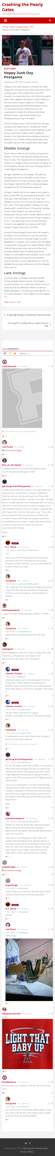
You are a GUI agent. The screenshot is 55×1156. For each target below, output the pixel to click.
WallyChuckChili (11, 1013)
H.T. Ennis (10, 547)
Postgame (10, 68)
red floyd (7, 447)
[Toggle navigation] (5, 20)
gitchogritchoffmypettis (16, 486)
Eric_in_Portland (11, 465)
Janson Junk (15, 302)
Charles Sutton (31, 82)
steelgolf (7, 649)
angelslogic (9, 867)
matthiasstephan (15, 818)
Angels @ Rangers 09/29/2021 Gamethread (28, 315)
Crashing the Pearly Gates (35, 1148)
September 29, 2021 (13, 82)
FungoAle (10, 581)
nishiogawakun (11, 610)
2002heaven (9, 366)
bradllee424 (9, 1082)
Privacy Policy (27, 1151)
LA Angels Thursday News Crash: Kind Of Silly (28, 324)
